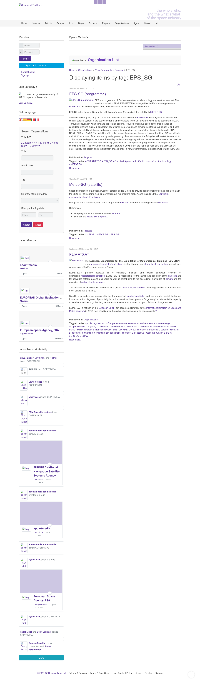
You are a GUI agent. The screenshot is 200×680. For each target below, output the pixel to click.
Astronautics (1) (148, 46)
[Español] (25, 119)
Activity (48, 23)
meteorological (88, 275)
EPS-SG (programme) (87, 93)
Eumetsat (119, 161)
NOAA (85, 335)
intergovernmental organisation (106, 263)
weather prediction (136, 296)
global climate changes (92, 281)
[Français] (37, 119)
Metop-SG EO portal (97, 216)
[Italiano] (33, 119)
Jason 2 (151, 332)
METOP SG (76, 164)
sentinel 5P (103, 332)
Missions (24, 268)
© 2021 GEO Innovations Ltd (51, 673)
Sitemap (159, 673)
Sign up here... (26, 103)
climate (169, 278)
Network (36, 23)
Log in (26, 58)
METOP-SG (156, 111)
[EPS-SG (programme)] (81, 99)
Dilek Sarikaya (44, 631)
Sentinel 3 (78, 332)
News (147, 23)
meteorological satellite (133, 287)
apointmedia (28, 265)
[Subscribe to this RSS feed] (179, 84)
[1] (156, 310)
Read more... (75, 168)
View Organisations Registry (109, 70)
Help (157, 23)
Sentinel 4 (90, 332)
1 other (53, 357)
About (138, 673)
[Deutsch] (29, 119)
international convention (156, 263)
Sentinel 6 (128, 332)
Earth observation (147, 161)
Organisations (122, 23)
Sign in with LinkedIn (35, 65)
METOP (97, 161)
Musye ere (34, 397)
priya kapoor (27, 357)
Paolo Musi (26, 631)
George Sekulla (37, 643)
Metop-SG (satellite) (85, 184)
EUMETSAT (75, 106)
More (41, 658)
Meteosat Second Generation (154, 326)
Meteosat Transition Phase (98, 329)
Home (24, 23)
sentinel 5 (116, 332)
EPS (89, 161)
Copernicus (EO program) (83, 326)
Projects (106, 23)
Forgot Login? (28, 71)
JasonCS (139, 332)
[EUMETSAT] (76, 260)
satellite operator (146, 323)
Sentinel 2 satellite (159, 329)
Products (93, 23)
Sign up (25, 75)
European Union (106, 307)
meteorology (165, 161)
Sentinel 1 (143, 329)
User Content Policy (122, 673)
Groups (60, 23)
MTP (80, 329)
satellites (100, 275)
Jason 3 (161, 332)
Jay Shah (39, 357)
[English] (21, 119)
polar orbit (131, 161)
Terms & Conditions (99, 673)
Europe (111, 323)
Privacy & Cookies (78, 673)
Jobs (71, 23)
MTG (173, 326)
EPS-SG (124, 202)
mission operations (126, 323)
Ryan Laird (34, 559)
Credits (148, 673)
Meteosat (132, 326)
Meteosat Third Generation (112, 326)
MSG (72, 329)
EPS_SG (107, 161)
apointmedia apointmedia (42, 430)
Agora (137, 23)
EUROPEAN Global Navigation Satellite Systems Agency (57, 297)
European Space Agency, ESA (39, 330)
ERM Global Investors (40, 412)
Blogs (81, 23)
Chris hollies (35, 381)
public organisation (96, 323)
